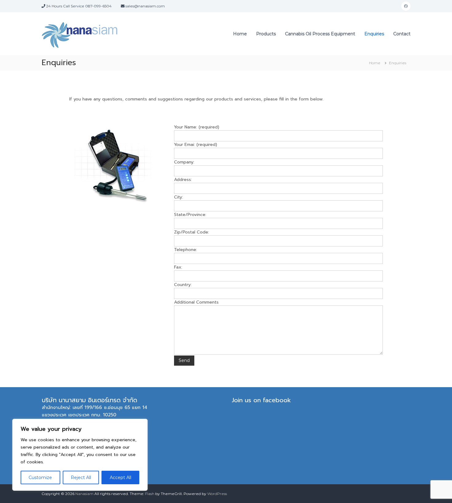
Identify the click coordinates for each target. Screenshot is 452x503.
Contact (401, 34)
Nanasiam (84, 493)
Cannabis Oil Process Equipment (320, 34)
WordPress (217, 493)
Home (240, 34)
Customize (40, 477)
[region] (80, 455)
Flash (149, 493)
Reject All (81, 477)
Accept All (120, 477)
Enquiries (374, 34)
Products (266, 34)
